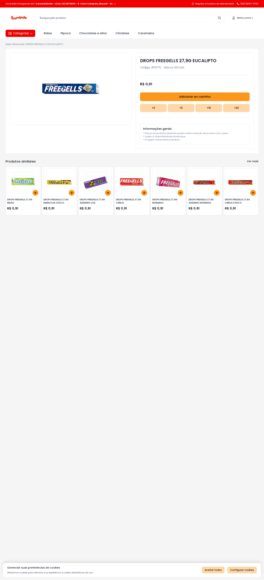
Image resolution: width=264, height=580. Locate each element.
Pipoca (66, 33)
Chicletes (122, 33)
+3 (153, 108)
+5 (181, 108)
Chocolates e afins (93, 33)
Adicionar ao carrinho (195, 97)
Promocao (18, 44)
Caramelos (146, 33)
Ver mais (252, 161)
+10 (209, 108)
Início (8, 44)
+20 (236, 108)
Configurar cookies (242, 570)
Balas (48, 33)
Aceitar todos (213, 570)
